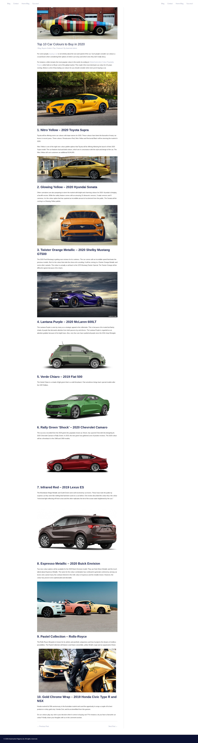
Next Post (113, 726)
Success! (35, 3)
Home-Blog (25, 3)
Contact (16, 3)
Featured (59, 48)
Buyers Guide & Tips (49, 48)
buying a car (53, 54)
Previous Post (43, 726)
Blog (8, 3)
